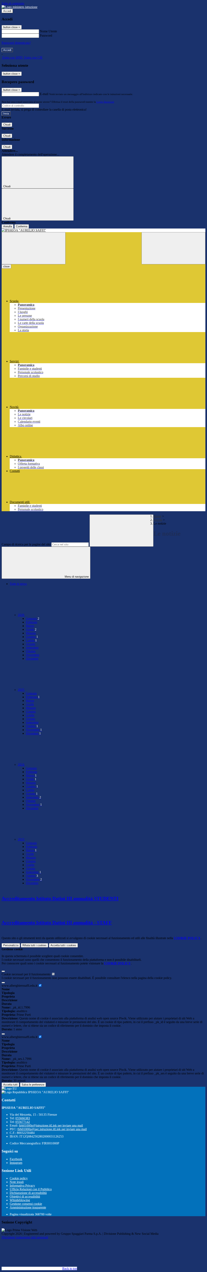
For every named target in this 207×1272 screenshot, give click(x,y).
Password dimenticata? (16, 42)
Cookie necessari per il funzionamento (26, 974)
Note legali (17, 1182)
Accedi (7, 11)
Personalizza (10, 945)
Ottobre (31, 651)
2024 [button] (21, 764)
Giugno (32, 636)
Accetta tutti (63, 945)
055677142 (22, 1122)
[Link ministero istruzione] (19, 7)
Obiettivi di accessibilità (25, 1196)
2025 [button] (21, 689)
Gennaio (32, 618)
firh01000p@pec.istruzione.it (52, 1129)
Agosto (30, 644)
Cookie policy (19, 1178)
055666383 (22, 1118)
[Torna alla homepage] (103, 230)
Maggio (31, 633)
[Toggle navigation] (33, 248)
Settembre (32, 647)
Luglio (31, 640)
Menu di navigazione (76, 576)
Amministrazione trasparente (28, 1207)
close (6, 266)
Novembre (32, 655)
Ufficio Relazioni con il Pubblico (31, 1189)
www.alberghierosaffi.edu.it (20, 985)
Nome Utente (48, 31)
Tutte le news (18, 583)
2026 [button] (21, 615)
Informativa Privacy (22, 1185)
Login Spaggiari (105, 101)
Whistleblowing (20, 1200)
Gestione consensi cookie (26, 1203)
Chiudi (7, 124)
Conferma (21, 226)
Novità (157, 520)
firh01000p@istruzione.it (51, 1125)
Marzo (30, 626)
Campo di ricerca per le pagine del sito (26, 544)
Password (46, 35)
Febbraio (31, 622)
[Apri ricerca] (173, 248)
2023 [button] (21, 839)
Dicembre (32, 658)
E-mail (44, 94)
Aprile (31, 629)
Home (157, 516)
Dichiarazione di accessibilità (28, 1193)
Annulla (7, 226)
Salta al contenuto (13, 3)
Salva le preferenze (33, 1084)
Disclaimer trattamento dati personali (25, 1237)
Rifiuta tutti (34, 945)
